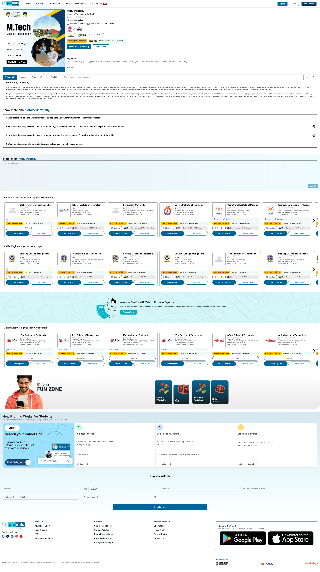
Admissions (84, 77)
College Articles (101, 530)
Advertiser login (42, 526)
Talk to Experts (18, 233)
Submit (313, 186)
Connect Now (128, 312)
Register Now (160, 507)
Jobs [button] (67, 3)
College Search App (103, 542)
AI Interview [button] (97, 3)
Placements (69, 77)
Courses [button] (40, 3)
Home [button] (28, 3)
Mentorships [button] (80, 3)
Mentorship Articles (103, 538)
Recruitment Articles (103, 534)
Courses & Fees (38, 77)
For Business (309, 4)
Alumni (23, 77)
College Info (10, 77)
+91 (85, 489)
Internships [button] (55, 3)
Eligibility (54, 77)
